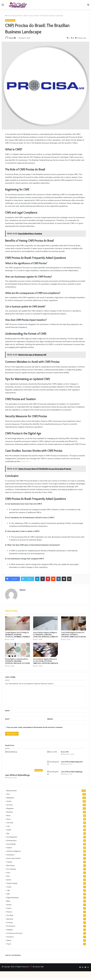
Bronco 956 (64, 752)
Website (50, 719)
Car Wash (9, 915)
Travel (8, 944)
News (8, 815)
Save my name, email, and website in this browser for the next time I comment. (35, 727)
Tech (8, 794)
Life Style (9, 823)
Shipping (9, 930)
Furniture (9, 922)
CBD (8, 894)
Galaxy (8, 940)
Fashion (9, 848)
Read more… (26, 461)
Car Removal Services (14, 933)
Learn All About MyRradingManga (71, 772)
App (7, 833)
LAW (8, 890)
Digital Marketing (12, 897)
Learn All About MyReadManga (17, 775)
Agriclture (9, 919)
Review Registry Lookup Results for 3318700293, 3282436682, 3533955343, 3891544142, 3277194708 (17, 661)
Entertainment (11, 840)
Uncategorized (11, 837)
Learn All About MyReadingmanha (72, 762)
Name (7, 710)
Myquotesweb (17, 15)
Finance (9, 912)
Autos (8, 819)
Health (8, 830)
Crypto (8, 887)
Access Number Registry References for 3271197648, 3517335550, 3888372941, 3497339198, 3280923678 (45, 661)
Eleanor (11, 38)
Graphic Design (11, 883)
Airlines (9, 905)
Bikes (8, 901)
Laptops (9, 862)
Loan (8, 826)
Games (8, 801)
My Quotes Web (38, 967)
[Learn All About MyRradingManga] (53, 775)
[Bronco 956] (53, 755)
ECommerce (10, 926)
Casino (8, 908)
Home (8, 15)
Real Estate (10, 865)
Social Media (11, 844)
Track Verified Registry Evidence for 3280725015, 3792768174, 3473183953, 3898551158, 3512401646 (73, 634)
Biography (10, 808)
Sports (8, 880)
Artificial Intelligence (13, 851)
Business (9, 812)
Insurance (10, 937)
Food (8, 872)
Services (9, 805)
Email (7, 719)
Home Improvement (13, 858)
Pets (8, 876)
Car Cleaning (11, 869)
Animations (10, 855)
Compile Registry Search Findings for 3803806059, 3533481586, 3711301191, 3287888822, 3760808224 (17, 634)
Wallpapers (10, 798)
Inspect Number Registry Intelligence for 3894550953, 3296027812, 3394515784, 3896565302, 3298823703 (45, 634)
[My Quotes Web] (17, 5)
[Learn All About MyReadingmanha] (53, 765)
